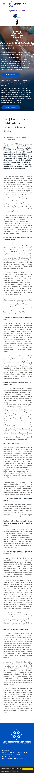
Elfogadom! (27, 769)
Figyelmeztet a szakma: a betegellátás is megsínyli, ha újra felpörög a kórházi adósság (16, 83)
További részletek (11, 74)
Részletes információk (13, 771)
